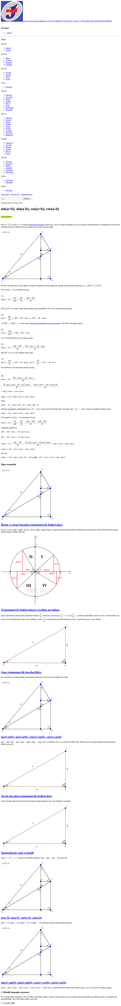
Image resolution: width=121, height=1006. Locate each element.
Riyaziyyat (15, 194)
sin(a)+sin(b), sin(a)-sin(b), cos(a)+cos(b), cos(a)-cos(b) (33, 982)
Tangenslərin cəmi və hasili (17, 852)
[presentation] (5, 225)
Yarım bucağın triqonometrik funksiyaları (26, 796)
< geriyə (9, 33)
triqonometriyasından (36, 225)
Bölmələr (42, 21)
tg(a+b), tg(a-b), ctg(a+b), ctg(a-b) (21, 917)
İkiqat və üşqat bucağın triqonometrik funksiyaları (32, 524)
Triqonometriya (26, 194)
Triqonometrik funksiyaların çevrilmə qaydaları (30, 609)
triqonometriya (6, 217)
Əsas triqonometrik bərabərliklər (21, 672)
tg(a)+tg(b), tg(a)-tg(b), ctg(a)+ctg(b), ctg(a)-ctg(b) (31, 736)
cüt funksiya (12, 409)
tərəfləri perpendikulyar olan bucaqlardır (45, 323)
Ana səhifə (5, 194)
